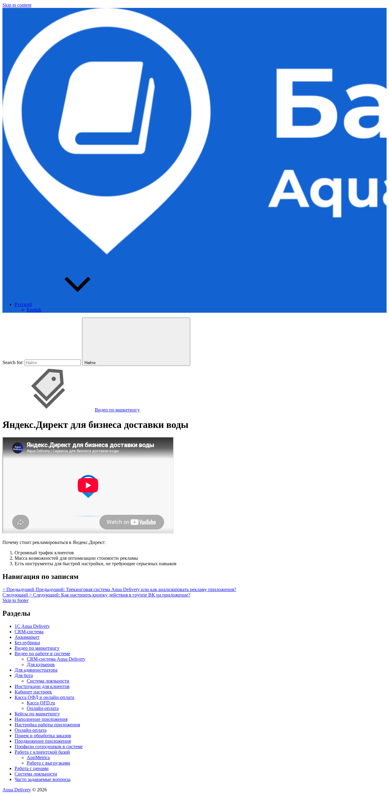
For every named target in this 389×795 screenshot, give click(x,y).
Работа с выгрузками (48, 763)
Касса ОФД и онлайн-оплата (44, 697)
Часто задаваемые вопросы (43, 779)
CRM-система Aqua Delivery (56, 659)
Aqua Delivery (16, 789)
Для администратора (36, 670)
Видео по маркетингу (117, 409)
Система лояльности (48, 680)
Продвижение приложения (43, 741)
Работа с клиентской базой (42, 752)
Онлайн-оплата (43, 708)
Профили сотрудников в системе (49, 746)
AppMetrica (38, 757)
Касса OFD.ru (41, 702)
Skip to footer (15, 600)
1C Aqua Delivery (32, 626)
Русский (23, 304)
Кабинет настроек (33, 691)
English (34, 309)
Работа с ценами (32, 768)
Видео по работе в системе (42, 653)
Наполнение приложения (41, 719)
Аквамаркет (27, 637)
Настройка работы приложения (47, 724)
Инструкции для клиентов (42, 686)
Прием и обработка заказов (43, 735)
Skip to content (16, 5)
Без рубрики (27, 642)
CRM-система (29, 631)
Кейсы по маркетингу (37, 713)
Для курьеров (41, 664)
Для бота (24, 675)
